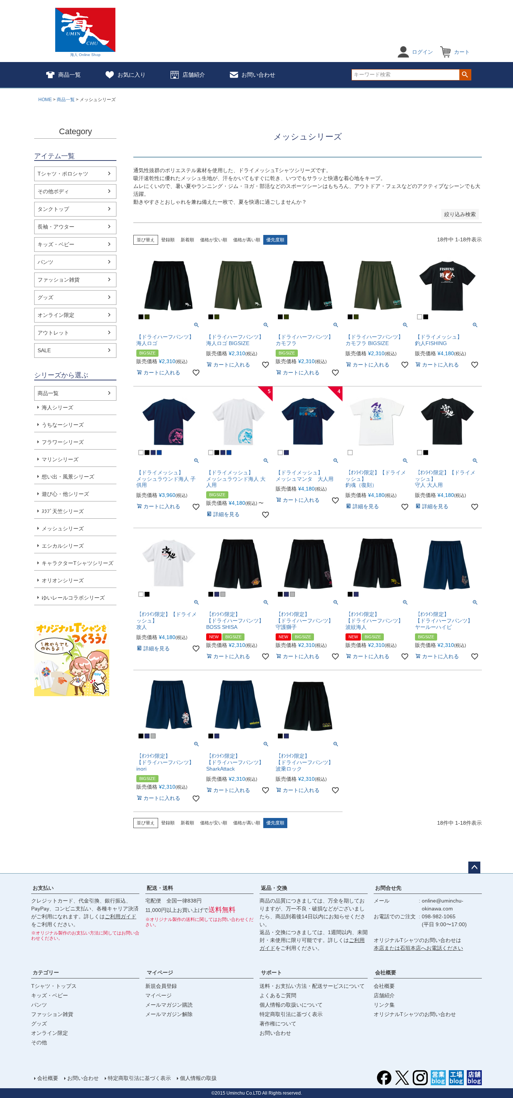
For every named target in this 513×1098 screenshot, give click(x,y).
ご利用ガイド (120, 916)
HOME (45, 99)
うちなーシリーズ (63, 425)
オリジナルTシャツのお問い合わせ (415, 1014)
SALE (44, 350)
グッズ (45, 297)
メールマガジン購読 (169, 1005)
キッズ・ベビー (56, 244)
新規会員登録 (161, 986)
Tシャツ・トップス (54, 986)
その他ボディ (53, 191)
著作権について (278, 1024)
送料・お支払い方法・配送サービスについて (312, 986)
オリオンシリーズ (63, 580)
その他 (39, 1042)
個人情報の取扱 (198, 1078)
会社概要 (385, 972)
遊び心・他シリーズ (65, 494)
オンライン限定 (56, 315)
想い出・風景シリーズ (68, 477)
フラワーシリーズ (63, 442)
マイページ (160, 972)
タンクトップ (53, 209)
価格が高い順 (246, 239)
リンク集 (384, 1005)
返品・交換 (274, 888)
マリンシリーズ (60, 459)
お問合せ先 (388, 888)
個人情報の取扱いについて (291, 1005)
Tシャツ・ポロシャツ (63, 174)
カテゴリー (46, 972)
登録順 (168, 239)
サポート (271, 972)
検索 (465, 75)
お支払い (43, 888)
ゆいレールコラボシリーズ (73, 598)
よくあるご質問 (278, 995)
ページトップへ (474, 868)
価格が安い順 (213, 239)
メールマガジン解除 (169, 1014)
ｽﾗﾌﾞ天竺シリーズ (63, 511)
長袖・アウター (56, 227)
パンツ (45, 262)
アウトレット (53, 333)
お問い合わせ (258, 74)
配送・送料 (160, 888)
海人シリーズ (57, 407)
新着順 (187, 239)
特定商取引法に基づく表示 (291, 1014)
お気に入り (132, 74)
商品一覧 (69, 74)
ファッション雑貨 (59, 280)
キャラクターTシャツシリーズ (77, 563)
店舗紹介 (194, 74)
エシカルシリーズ (63, 546)
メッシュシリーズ (63, 529)
